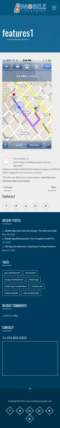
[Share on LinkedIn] (26, 206)
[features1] (27, 103)
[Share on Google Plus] (36, 206)
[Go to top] (30, 388)
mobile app (33, 279)
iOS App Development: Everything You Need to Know (30, 246)
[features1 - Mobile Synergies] (30, 7)
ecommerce (30, 273)
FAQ (16, 316)
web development (31, 293)
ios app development (13, 279)
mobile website (11, 293)
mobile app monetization (15, 286)
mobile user (37, 286)
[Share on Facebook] (6, 206)
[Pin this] (45, 206)
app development (12, 273)
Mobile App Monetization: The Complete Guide (27, 238)
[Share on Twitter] (16, 206)
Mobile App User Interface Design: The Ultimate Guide (31, 230)
